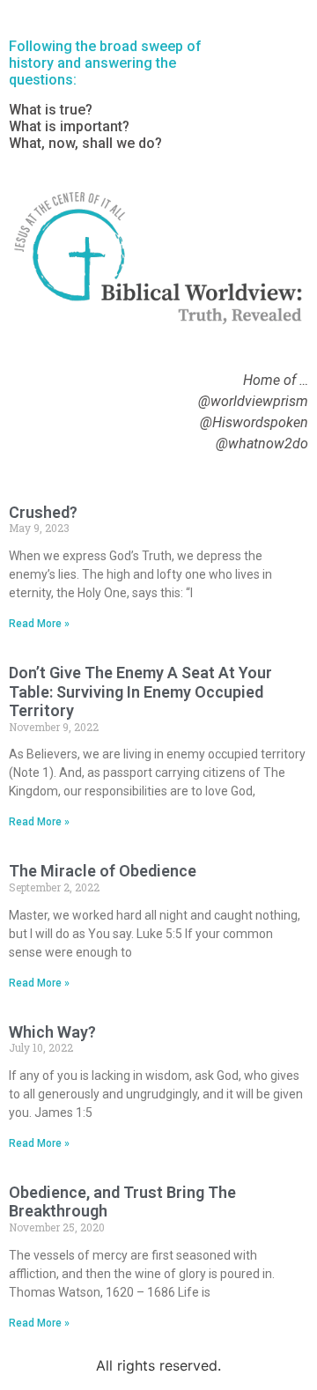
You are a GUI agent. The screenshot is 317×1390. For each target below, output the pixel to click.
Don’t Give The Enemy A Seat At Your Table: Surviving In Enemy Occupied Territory (140, 691)
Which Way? (52, 1032)
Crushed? (43, 512)
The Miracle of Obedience (102, 870)
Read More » (39, 623)
